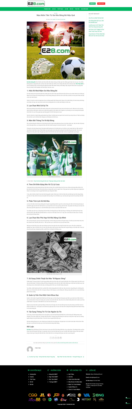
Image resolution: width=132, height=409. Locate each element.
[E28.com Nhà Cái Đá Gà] (36, 3)
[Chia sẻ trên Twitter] (53, 338)
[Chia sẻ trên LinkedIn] (61, 338)
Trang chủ (47, 9)
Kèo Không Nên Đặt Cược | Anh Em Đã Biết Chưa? (96, 21)
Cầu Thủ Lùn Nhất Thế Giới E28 (96, 18)
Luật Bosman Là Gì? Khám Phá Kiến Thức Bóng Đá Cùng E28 (96, 26)
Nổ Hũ (71, 9)
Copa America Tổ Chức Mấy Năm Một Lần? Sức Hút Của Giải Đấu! (97, 34)
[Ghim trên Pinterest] (58, 338)
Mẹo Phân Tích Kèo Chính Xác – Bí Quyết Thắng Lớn (69, 357)
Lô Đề (66, 9)
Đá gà (54, 9)
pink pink (63, 19)
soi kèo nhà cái (75, 342)
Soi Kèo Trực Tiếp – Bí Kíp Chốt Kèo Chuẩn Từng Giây (42, 357)
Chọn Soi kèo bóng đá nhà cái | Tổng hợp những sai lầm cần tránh (49, 181)
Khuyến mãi (84, 9)
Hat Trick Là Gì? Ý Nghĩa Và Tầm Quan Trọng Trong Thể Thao (96, 30)
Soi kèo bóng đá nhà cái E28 (65, 342)
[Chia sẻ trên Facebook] (51, 338)
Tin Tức (77, 9)
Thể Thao (60, 9)
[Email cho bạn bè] (56, 338)
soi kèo (58, 342)
